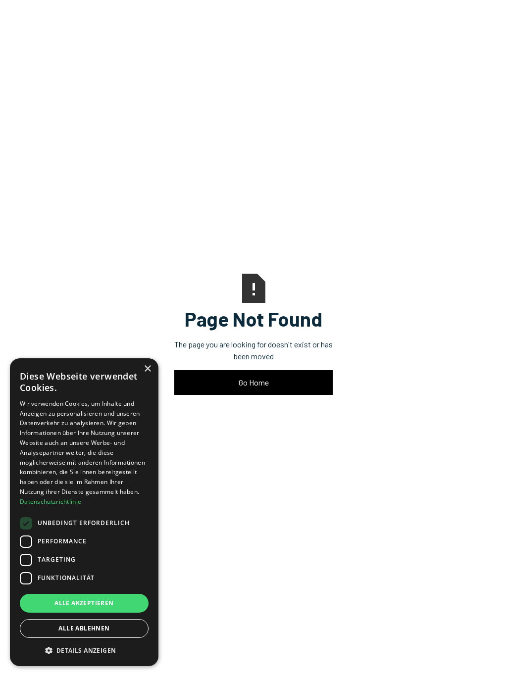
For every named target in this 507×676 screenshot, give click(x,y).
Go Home (254, 382)
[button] (84, 650)
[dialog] (84, 512)
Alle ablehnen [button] (83, 628)
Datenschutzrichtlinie (50, 501)
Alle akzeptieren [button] (83, 603)
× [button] (147, 369)
